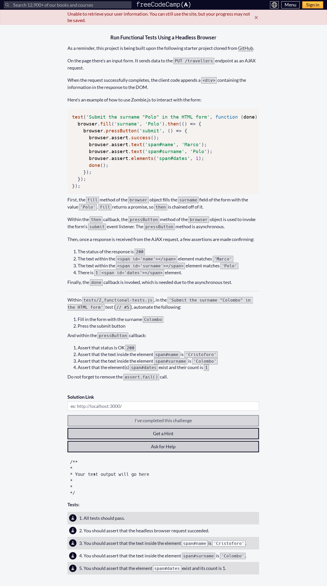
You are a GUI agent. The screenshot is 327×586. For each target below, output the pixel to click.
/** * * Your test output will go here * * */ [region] (109, 477)
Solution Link (80, 397)
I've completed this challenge (163, 420)
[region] (163, 151)
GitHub (245, 48)
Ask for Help (163, 446)
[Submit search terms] (7, 4)
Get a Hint (163, 433)
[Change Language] (274, 4)
